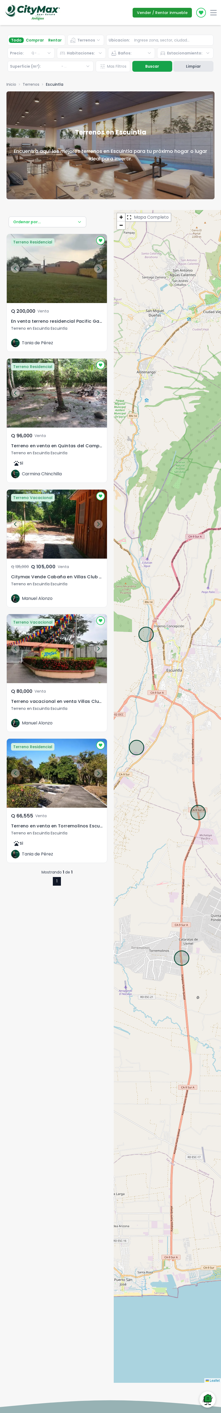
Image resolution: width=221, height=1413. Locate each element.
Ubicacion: (119, 40)
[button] (121, 217)
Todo (16, 40)
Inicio (11, 84)
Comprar (35, 40)
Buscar (152, 66)
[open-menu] (213, 12)
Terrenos (31, 84)
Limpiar (193, 66)
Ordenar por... (27, 222)
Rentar (55, 40)
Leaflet (214, 1380)
